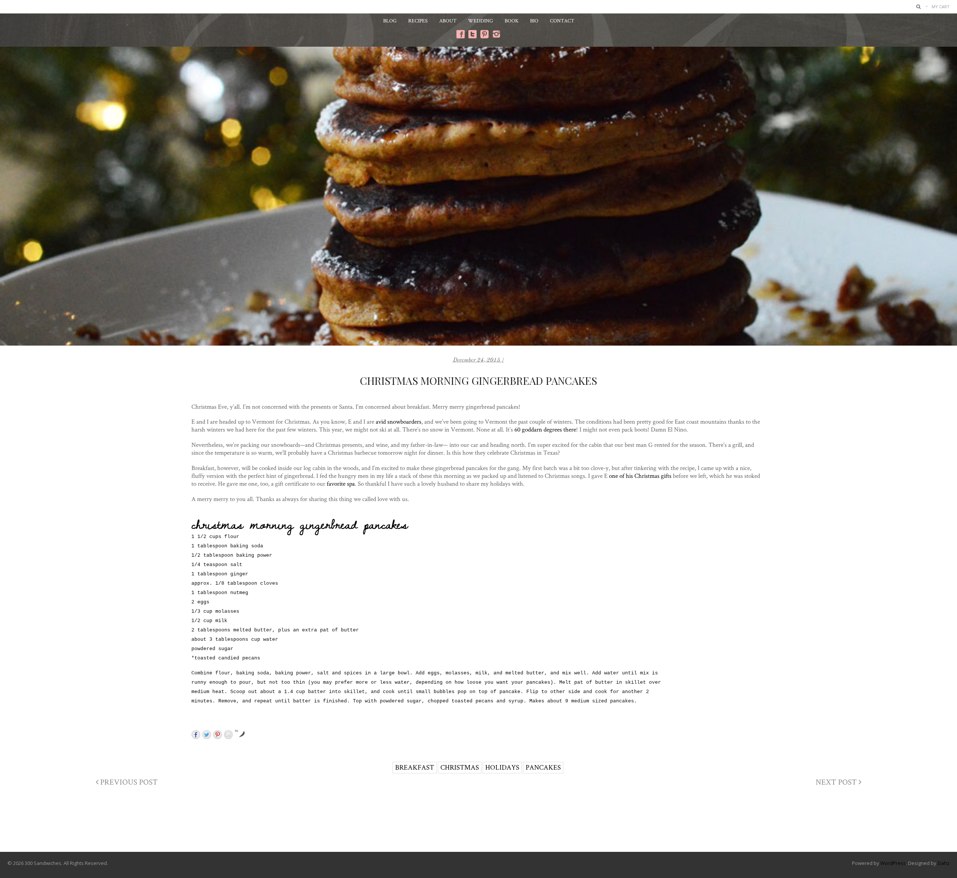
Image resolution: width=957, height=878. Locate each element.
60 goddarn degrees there (545, 429)
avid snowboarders (398, 421)
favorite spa (341, 483)
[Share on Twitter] (206, 734)
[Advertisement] (478, 821)
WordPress (893, 863)
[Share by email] (228, 734)
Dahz (944, 863)
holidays (502, 767)
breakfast (414, 767)
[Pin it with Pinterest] (217, 734)
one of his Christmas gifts (640, 476)
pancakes (543, 767)
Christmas (459, 767)
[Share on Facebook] (195, 734)
